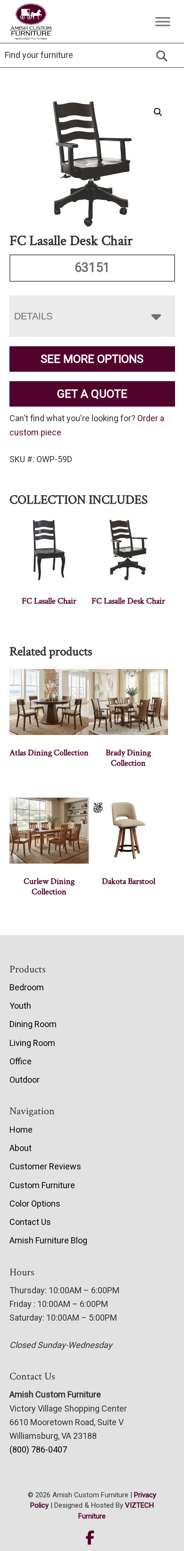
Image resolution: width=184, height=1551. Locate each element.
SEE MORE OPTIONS (92, 359)
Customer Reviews (45, 1166)
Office (20, 1061)
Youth (20, 1006)
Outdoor (24, 1080)
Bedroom (26, 987)
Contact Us (30, 1222)
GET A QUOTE (92, 393)
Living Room (32, 1043)
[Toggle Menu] (162, 21)
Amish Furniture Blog (48, 1240)
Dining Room (33, 1024)
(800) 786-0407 (38, 1449)
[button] (158, 112)
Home (21, 1130)
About (20, 1148)
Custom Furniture (42, 1185)
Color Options (34, 1203)
